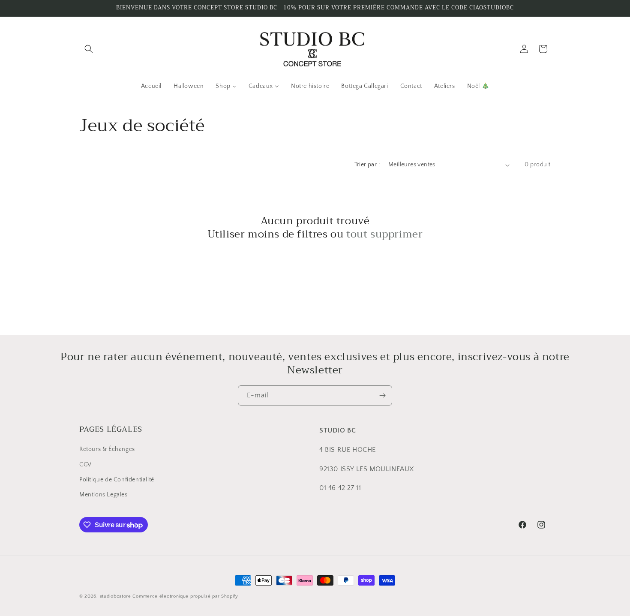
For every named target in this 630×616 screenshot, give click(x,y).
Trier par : (367, 164)
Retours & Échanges (107, 449)
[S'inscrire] (382, 395)
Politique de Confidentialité (116, 479)
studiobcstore (115, 596)
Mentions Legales (103, 494)
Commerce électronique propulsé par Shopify (185, 596)
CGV (85, 464)
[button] (88, 48)
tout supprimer (384, 234)
